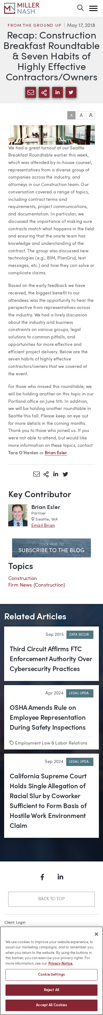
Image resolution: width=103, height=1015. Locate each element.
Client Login (15, 922)
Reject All (51, 990)
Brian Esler (45, 507)
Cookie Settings (51, 974)
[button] (93, 8)
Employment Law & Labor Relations (51, 743)
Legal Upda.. (80, 693)
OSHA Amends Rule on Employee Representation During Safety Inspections (48, 718)
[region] (51, 970)
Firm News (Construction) (36, 585)
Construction (22, 578)
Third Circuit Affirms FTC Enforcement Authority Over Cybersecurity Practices (51, 659)
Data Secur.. (80, 634)
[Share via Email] (36, 474)
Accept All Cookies (51, 1005)
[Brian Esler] (17, 516)
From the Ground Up (34, 26)
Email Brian (43, 526)
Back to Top (51, 899)
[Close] (96, 934)
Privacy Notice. (60, 963)
